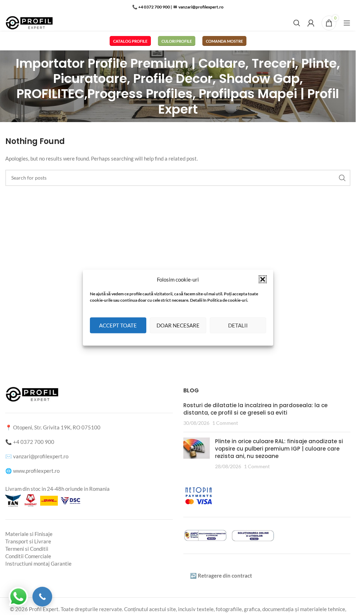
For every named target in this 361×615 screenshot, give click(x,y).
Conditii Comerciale (28, 556)
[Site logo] (29, 22)
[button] (262, 279)
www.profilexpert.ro (36, 471)
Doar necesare (178, 325)
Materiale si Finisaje (29, 534)
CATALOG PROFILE (130, 41)
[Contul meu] (311, 23)
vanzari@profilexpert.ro (40, 456)
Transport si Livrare (28, 541)
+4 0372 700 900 (33, 442)
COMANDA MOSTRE (224, 41)
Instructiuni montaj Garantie (38, 563)
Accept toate (118, 325)
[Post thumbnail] (196, 454)
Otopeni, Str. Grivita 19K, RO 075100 (56, 427)
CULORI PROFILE (176, 41)
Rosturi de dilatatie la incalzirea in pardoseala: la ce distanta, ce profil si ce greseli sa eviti (255, 409)
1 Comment (225, 423)
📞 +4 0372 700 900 (151, 7)
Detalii (238, 325)
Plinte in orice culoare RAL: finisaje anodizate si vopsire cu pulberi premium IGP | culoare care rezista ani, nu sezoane (279, 449)
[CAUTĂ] (342, 178)
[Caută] (297, 23)
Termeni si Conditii (26, 548)
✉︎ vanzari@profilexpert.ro (198, 7)
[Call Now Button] (42, 597)
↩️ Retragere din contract (221, 575)
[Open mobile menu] (347, 23)
